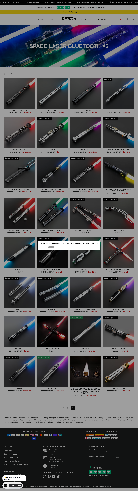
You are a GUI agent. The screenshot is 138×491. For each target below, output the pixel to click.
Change (50, 247)
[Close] (98, 243)
